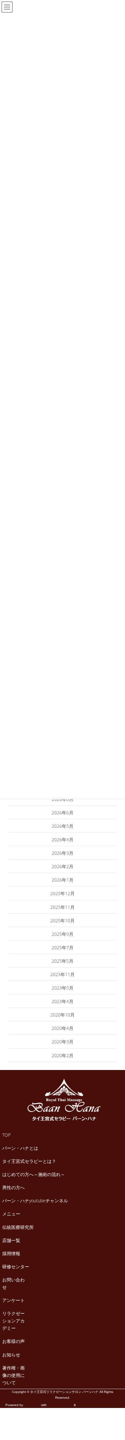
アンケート (13, 1300)
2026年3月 (62, 853)
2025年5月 (62, 961)
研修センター (15, 1266)
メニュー (11, 1214)
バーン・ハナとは (20, 1148)
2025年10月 (62, 920)
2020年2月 (62, 1055)
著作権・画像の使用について (13, 1375)
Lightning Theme (60, 1405)
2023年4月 (62, 1001)
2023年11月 (62, 974)
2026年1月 (62, 880)
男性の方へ (13, 1187)
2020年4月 (62, 1028)
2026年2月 (62, 866)
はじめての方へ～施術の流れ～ (33, 1174)
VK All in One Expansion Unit (98, 1405)
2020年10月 (62, 1015)
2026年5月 (62, 826)
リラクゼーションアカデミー (13, 1320)
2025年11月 (62, 907)
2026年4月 (62, 839)
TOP (6, 1135)
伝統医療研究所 (18, 1227)
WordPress (32, 1405)
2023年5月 (62, 988)
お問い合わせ (13, 1283)
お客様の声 (13, 1341)
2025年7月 (62, 947)
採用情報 (11, 1253)
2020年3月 (62, 1042)
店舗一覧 (11, 1240)
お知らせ (11, 1355)
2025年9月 (62, 934)
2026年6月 (62, 813)
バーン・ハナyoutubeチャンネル (35, 1200)
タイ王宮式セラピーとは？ (29, 1161)
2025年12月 (62, 893)
